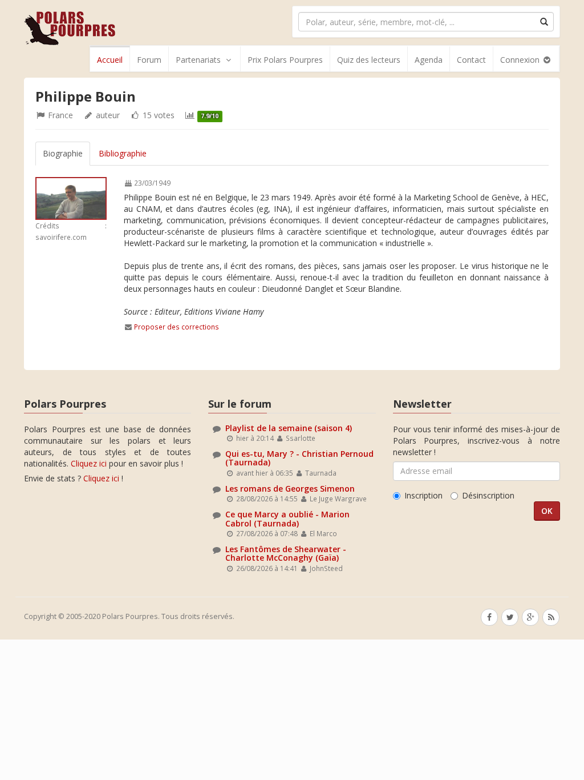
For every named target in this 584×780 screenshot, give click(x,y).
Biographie (63, 153)
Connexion (521, 59)
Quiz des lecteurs (368, 59)
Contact (471, 59)
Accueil (110, 59)
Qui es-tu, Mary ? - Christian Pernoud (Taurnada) (299, 458)
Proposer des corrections (176, 326)
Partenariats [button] (198, 59)
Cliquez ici (89, 463)
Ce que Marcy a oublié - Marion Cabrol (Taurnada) (287, 518)
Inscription (423, 495)
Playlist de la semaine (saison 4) (288, 428)
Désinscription (488, 495)
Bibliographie (123, 153)
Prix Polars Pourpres (285, 59)
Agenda (429, 59)
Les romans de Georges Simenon (290, 488)
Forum (149, 59)
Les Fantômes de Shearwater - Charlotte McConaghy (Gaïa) (285, 553)
